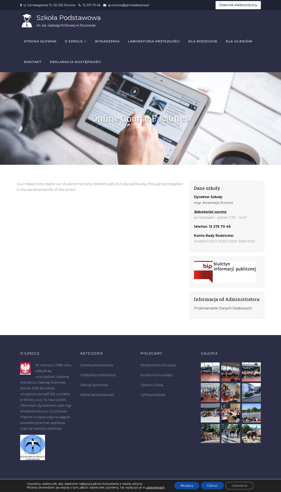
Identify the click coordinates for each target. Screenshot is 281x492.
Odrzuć (212, 485)
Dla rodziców (202, 41)
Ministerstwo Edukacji (158, 365)
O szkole (74, 41)
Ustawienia (239, 485)
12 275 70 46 (91, 5)
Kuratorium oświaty (156, 375)
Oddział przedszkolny (98, 375)
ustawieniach (155, 487)
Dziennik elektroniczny (238, 5)
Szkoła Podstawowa (69, 18)
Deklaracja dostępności (75, 62)
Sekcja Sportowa (94, 385)
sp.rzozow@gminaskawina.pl (128, 5)
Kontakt (33, 62)
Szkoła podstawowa (96, 365)
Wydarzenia (107, 41)
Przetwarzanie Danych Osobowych (223, 308)
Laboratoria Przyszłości (154, 41)
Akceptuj (186, 485)
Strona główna (40, 41)
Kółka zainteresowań (97, 395)
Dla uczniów (239, 41)
